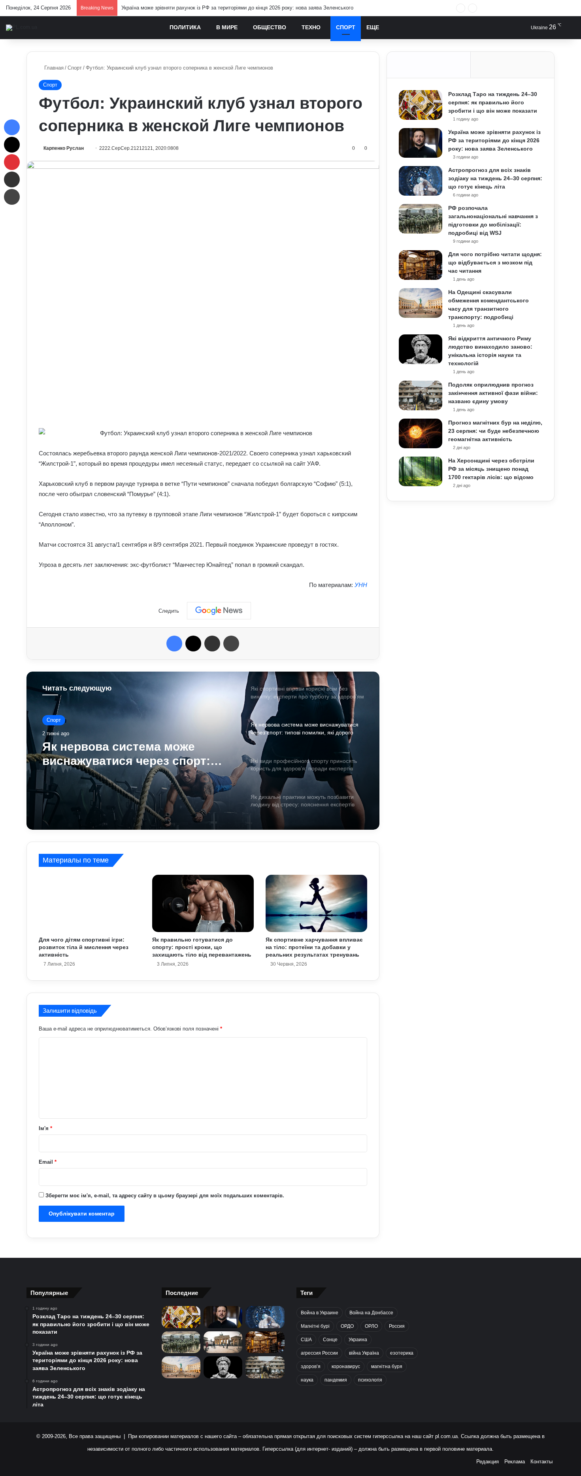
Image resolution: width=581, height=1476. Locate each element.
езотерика (401, 1353)
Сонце (330, 1339)
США (306, 1339)
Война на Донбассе (371, 1313)
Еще (372, 27)
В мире (227, 27)
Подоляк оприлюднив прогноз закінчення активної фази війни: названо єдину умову (493, 392)
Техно (311, 27)
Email (48, 1162)
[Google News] (219, 610)
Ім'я (45, 1128)
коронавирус (346, 1366)
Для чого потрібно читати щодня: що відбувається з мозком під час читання (495, 262)
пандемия (335, 1380)
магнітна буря (386, 1366)
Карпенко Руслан (63, 148)
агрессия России (319, 1353)
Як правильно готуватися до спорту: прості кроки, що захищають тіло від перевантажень (201, 947)
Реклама (514, 1462)
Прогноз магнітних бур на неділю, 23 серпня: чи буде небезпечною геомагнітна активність (495, 430)
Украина (358, 1339)
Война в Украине (319, 1313)
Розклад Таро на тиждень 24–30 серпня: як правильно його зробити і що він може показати (492, 102)
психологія (370, 1380)
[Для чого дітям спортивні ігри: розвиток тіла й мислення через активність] (89, 903)
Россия (397, 1326)
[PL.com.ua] (21, 28)
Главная (53, 68)
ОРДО (347, 1326)
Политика (185, 27)
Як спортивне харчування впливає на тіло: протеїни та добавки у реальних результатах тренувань (314, 947)
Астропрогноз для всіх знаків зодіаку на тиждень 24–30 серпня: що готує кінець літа (495, 178)
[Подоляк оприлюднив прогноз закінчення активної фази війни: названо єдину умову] (420, 395)
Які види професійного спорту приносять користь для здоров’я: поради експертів (131, 754)
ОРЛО (371, 1326)
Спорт (345, 27)
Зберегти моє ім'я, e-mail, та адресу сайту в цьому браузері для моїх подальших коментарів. (164, 1196)
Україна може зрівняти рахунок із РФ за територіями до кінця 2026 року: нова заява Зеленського (494, 140)
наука (307, 1380)
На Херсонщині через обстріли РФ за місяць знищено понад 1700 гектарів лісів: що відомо (491, 468)
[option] (202, 751)
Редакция (487, 1462)
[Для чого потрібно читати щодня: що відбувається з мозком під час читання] (420, 265)
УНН (361, 584)
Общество (269, 27)
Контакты (541, 1462)
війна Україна (364, 1353)
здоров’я (311, 1366)
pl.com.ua (446, 1436)
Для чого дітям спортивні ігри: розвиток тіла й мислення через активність (83, 947)
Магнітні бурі (315, 1326)
